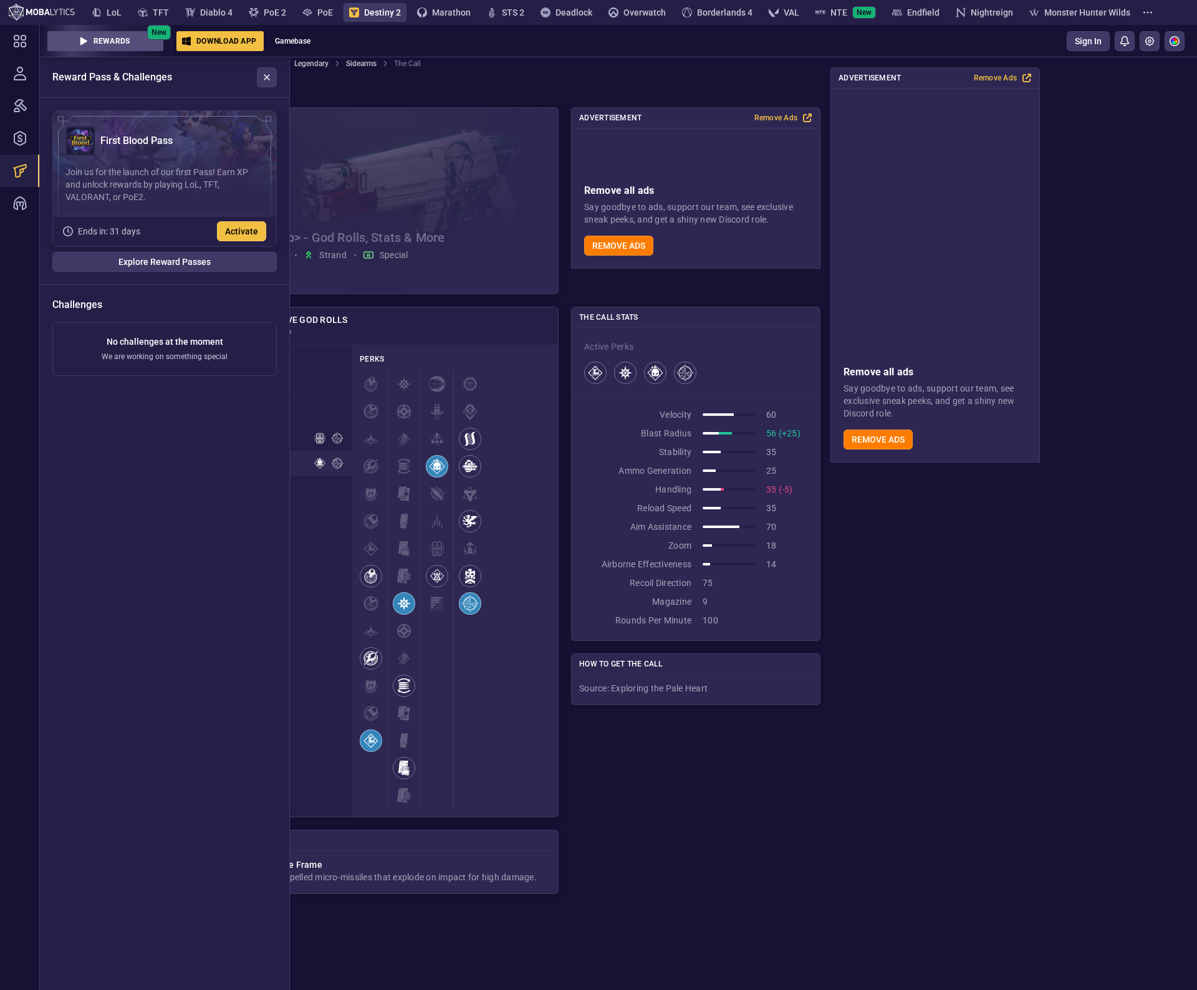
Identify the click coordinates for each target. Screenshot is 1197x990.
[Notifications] (1125, 41)
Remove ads (878, 440)
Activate (241, 231)
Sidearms (361, 63)
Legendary (311, 63)
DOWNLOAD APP (226, 41)
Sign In (1088, 41)
